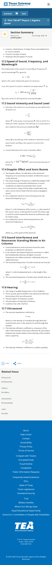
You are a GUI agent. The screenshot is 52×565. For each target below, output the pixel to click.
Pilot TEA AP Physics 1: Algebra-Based (22, 22)
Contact (26, 438)
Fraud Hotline (26, 464)
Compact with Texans (26, 455)
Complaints (26, 468)
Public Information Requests (26, 472)
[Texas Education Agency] (24, 526)
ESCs (26, 481)
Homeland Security (26, 493)
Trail (26, 498)
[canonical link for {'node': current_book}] (16, 13)
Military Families (26, 502)
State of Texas (26, 485)
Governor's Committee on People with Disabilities (26, 514)
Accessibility (26, 442)
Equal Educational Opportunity (26, 510)
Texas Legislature (26, 489)
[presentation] (33, 69)
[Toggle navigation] (48, 4)
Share (19, 363)
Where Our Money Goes (26, 506)
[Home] (16, 4)
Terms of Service (26, 450)
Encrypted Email (26, 459)
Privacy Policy (26, 446)
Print (7, 363)
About (26, 430)
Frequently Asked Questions (26, 477)
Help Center (26, 434)
